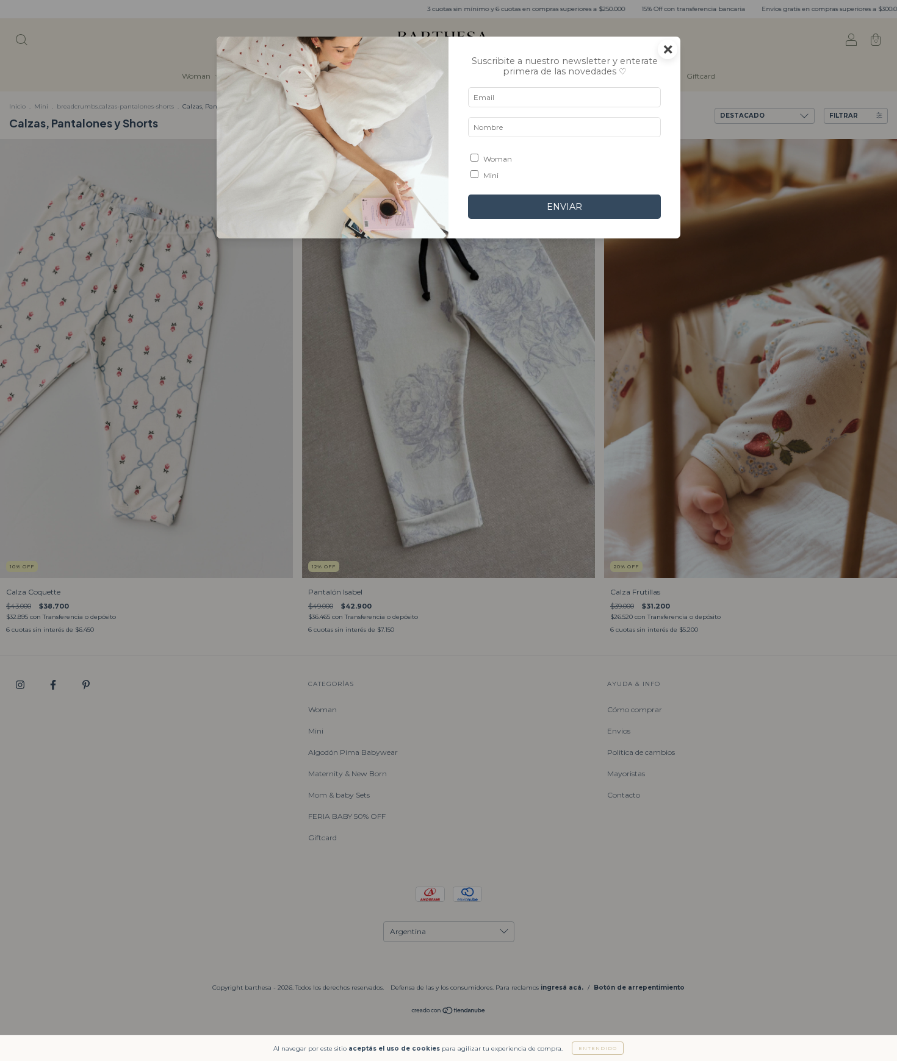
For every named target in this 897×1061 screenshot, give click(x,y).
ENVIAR (564, 206)
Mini (491, 175)
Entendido (597, 1048)
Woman (497, 158)
